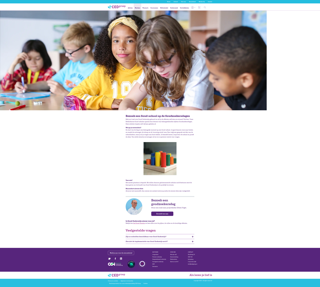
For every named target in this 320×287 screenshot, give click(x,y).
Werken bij (202, 1)
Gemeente (155, 266)
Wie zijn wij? (173, 254)
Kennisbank (192, 1)
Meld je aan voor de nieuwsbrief (121, 253)
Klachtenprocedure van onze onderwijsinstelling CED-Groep (125, 283)
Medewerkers (173, 259)
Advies (130, 8)
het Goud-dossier (139, 223)
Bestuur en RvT (174, 261)
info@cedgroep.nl (192, 264)
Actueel (176, 1)
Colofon (145, 283)
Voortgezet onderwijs (157, 261)
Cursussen (154, 8)
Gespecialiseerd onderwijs (159, 259)
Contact (210, 1)
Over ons (183, 1)
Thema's (145, 8)
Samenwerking (174, 257)
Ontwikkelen (184, 8)
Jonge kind (155, 254)
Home (168, 1)
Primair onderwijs (157, 257)
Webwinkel (164, 8)
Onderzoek (174, 8)
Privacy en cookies (113, 281)
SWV (153, 264)
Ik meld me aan (162, 214)
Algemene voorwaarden (127, 281)
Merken (137, 8)
